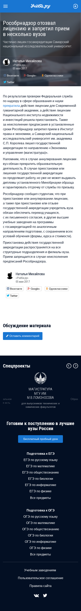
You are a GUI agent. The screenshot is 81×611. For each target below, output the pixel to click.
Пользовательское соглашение (40, 578)
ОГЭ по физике (40, 548)
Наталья (27, 61)
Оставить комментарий (24, 335)
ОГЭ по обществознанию (40, 529)
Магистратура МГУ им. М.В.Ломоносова (40, 393)
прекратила (11, 105)
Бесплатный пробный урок (40, 438)
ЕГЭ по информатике (40, 485)
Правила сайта (40, 586)
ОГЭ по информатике (40, 541)
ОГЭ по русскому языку (40, 516)
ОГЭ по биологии (40, 535)
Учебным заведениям (40, 570)
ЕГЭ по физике (40, 491)
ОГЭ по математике (40, 523)
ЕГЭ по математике (40, 466)
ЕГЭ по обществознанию (40, 472)
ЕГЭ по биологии (40, 478)
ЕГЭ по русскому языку (41, 460)
